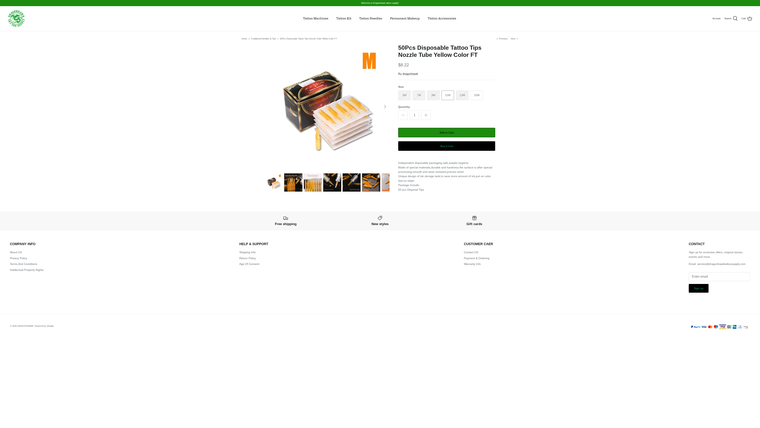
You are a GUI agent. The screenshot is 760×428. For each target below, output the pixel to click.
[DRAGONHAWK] (16, 18)
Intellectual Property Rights (27, 269)
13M (462, 95)
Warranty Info (472, 264)
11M (447, 95)
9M (433, 95)
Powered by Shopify (44, 326)
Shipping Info (247, 252)
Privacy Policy (18, 258)
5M (405, 95)
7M (419, 95)
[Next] (385, 106)
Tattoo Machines (315, 18)
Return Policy (247, 258)
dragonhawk (410, 73)
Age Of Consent (249, 264)
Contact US (471, 252)
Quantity (404, 106)
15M (477, 95)
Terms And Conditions (23, 264)
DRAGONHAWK (25, 326)
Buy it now (446, 146)
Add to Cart (447, 132)
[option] (327, 106)
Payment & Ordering (476, 258)
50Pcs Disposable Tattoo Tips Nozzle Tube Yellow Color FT (308, 38)
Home (244, 38)
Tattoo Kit (343, 18)
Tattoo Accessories (442, 18)
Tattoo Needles (370, 18)
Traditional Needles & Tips (263, 38)
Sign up (698, 288)
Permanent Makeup (405, 18)
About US (16, 252)
